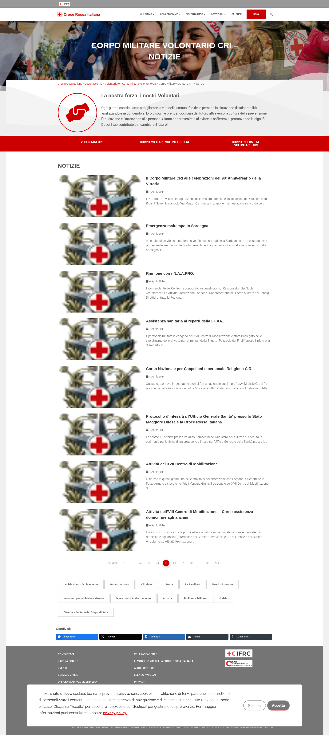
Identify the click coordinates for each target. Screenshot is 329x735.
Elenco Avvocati (145, 674)
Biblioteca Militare (195, 598)
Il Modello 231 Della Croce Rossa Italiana (163, 661)
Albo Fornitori (144, 667)
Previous (113, 563)
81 (183, 563)
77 (149, 563)
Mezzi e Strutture (222, 584)
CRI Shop (237, 14)
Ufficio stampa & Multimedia (77, 681)
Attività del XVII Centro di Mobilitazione (182, 464)
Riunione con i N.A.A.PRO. (170, 273)
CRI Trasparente (145, 654)
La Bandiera (192, 584)
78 (157, 563)
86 (207, 563)
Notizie (223, 598)
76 (140, 563)
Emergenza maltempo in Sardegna (177, 226)
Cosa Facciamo (169, 14)
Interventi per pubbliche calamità (84, 598)
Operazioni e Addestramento (133, 598)
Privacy (139, 681)
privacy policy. (115, 713)
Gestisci (254, 705)
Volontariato (195, 14)
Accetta (278, 705)
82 (191, 563)
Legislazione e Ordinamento (81, 584)
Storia (169, 584)
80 (174, 563)
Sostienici (217, 14)
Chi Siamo (146, 14)
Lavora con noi (68, 661)
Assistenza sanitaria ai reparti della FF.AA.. (185, 321)
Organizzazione (119, 584)
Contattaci (66, 654)
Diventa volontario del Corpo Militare (86, 612)
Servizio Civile (68, 674)
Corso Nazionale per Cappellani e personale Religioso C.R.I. (200, 369)
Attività (167, 598)
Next (218, 563)
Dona (256, 14)
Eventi (62, 667)
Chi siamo (147, 584)
